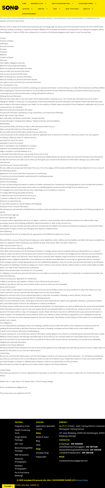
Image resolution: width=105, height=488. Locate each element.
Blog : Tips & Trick (72, 9)
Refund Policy (82, 480)
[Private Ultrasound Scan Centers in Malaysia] (10, 8)
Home (24, 3)
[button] (45, 3)
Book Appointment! (29, 14)
